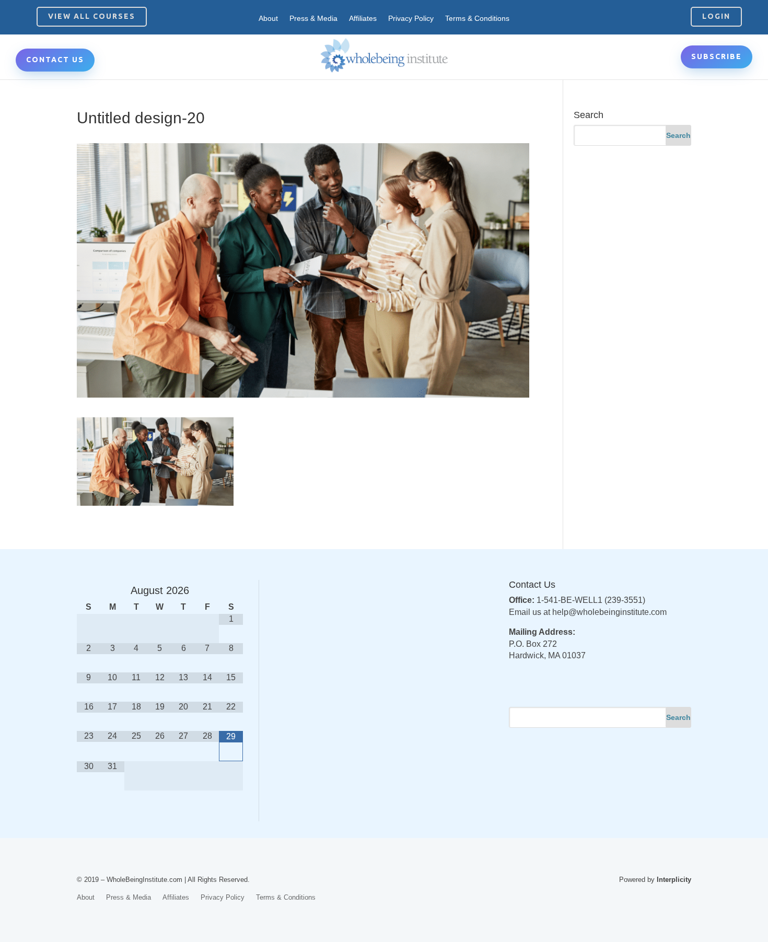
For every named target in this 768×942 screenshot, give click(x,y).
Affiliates (363, 18)
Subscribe (716, 56)
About (268, 18)
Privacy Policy (411, 18)
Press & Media (313, 18)
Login (716, 16)
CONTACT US (55, 59)
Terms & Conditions (477, 18)
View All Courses (91, 16)
